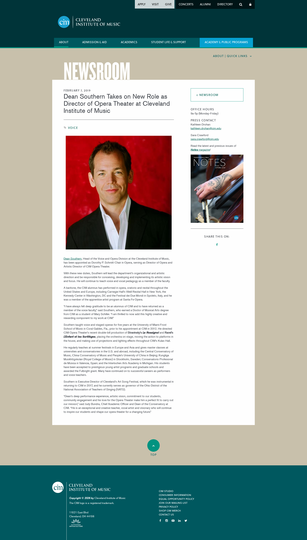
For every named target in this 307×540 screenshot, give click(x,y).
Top (153, 455)
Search (240, 4)
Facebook (217, 244)
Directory (225, 4)
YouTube (173, 520)
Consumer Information (175, 495)
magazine (200, 149)
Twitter (185, 520)
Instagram (166, 520)
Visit (155, 4)
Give (168, 4)
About (63, 42)
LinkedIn (179, 520)
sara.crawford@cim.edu (205, 139)
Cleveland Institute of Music (81, 487)
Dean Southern (73, 258)
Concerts (186, 4)
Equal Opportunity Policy (176, 499)
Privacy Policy (168, 507)
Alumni (205, 4)
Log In (250, 4)
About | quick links (230, 56)
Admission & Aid (94, 42)
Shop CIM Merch (170, 510)
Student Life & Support (168, 42)
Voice (73, 128)
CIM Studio (166, 491)
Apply (142, 4)
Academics (129, 42)
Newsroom (209, 95)
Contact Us (166, 514)
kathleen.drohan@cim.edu (206, 128)
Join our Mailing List (173, 503)
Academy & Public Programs (226, 42)
